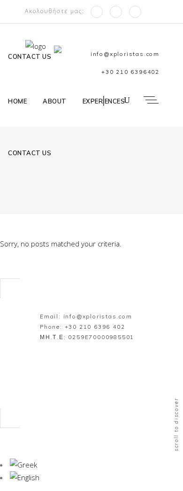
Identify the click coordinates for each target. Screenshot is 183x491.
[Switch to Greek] (60, 54)
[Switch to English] (24, 477)
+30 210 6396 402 (95, 326)
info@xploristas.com (97, 316)
